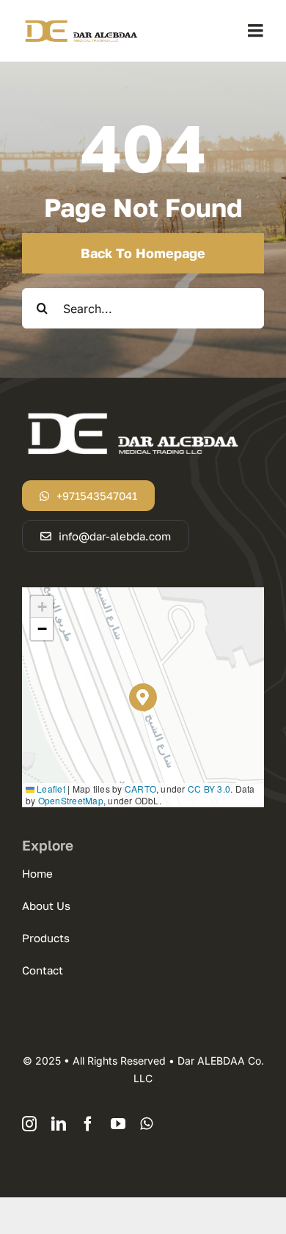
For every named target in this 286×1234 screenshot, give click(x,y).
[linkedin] (58, 1124)
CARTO (140, 788)
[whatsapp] (146, 1124)
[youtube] (118, 1124)
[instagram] (29, 1124)
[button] (143, 697)
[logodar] (80, 23)
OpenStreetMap (70, 800)
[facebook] (88, 1124)
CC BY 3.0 (209, 788)
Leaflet (49, 788)
